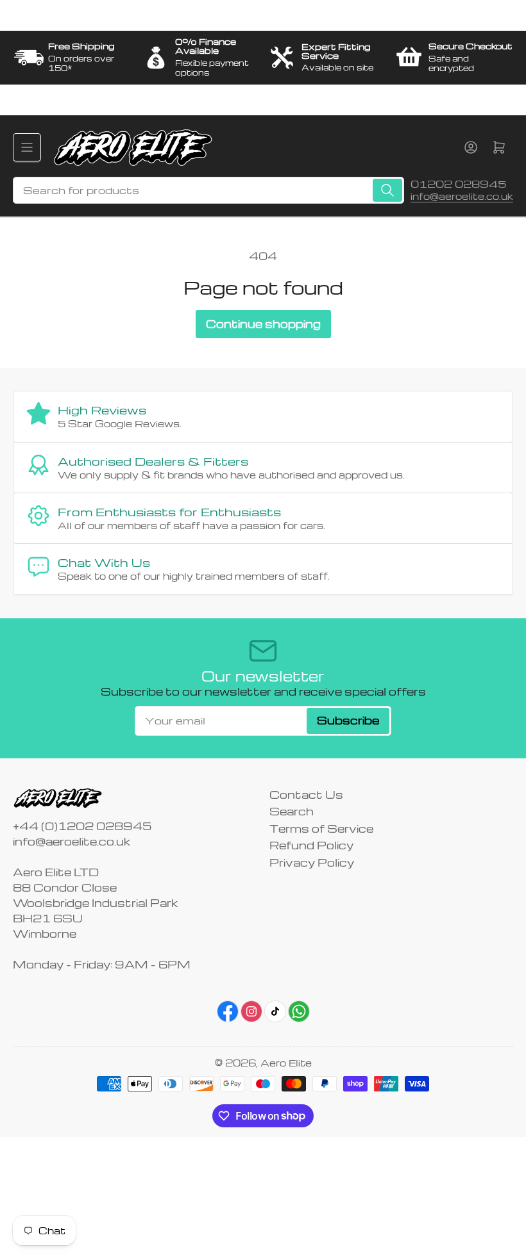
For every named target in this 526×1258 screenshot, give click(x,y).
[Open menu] (27, 147)
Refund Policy (311, 845)
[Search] (387, 190)
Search (291, 811)
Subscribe (348, 720)
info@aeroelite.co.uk (462, 196)
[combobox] (208, 190)
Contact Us (306, 794)
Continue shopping (263, 324)
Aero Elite (286, 1062)
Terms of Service (321, 828)
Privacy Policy (311, 862)
